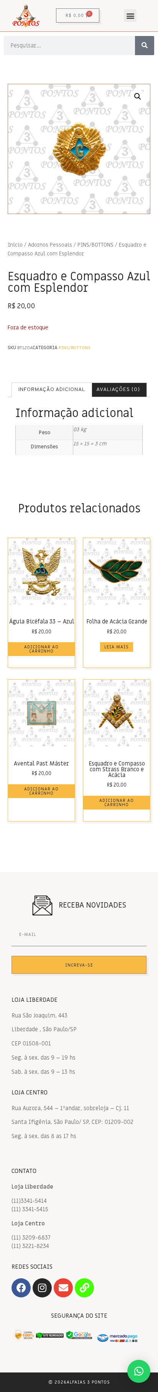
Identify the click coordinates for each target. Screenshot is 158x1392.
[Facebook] (21, 1287)
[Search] (144, 45)
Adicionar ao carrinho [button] (41, 649)
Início (15, 245)
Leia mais (116, 647)
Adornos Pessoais (50, 245)
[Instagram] (42, 1287)
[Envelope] (63, 1287)
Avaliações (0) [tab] (118, 389)
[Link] (84, 1287)
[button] (130, 15)
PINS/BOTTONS (95, 245)
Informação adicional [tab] (51, 389)
